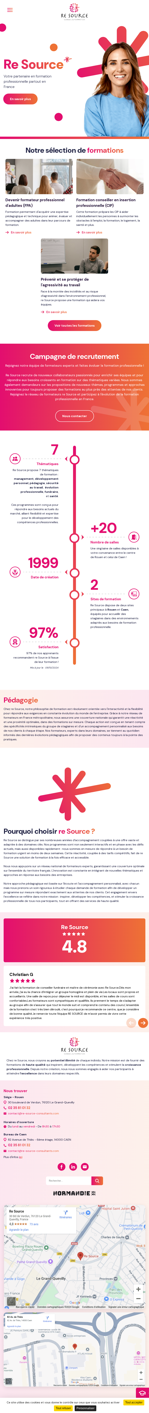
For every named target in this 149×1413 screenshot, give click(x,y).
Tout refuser (63, 1408)
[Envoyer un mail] (85, 1167)
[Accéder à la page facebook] (61, 1167)
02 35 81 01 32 (19, 1108)
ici (20, 1157)
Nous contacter (74, 416)
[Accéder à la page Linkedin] (73, 1167)
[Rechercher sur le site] (97, 1180)
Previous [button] (128, 1020)
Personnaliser (85, 1408)
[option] (74, 996)
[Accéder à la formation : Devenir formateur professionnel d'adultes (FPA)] (39, 176)
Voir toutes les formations (75, 326)
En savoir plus (20, 99)
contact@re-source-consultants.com (33, 1113)
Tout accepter (133, 1402)
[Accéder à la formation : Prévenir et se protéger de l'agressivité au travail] (74, 256)
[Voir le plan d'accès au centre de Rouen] (74, 1256)
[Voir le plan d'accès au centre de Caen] (74, 1349)
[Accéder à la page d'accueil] (74, 11)
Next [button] (140, 1020)
